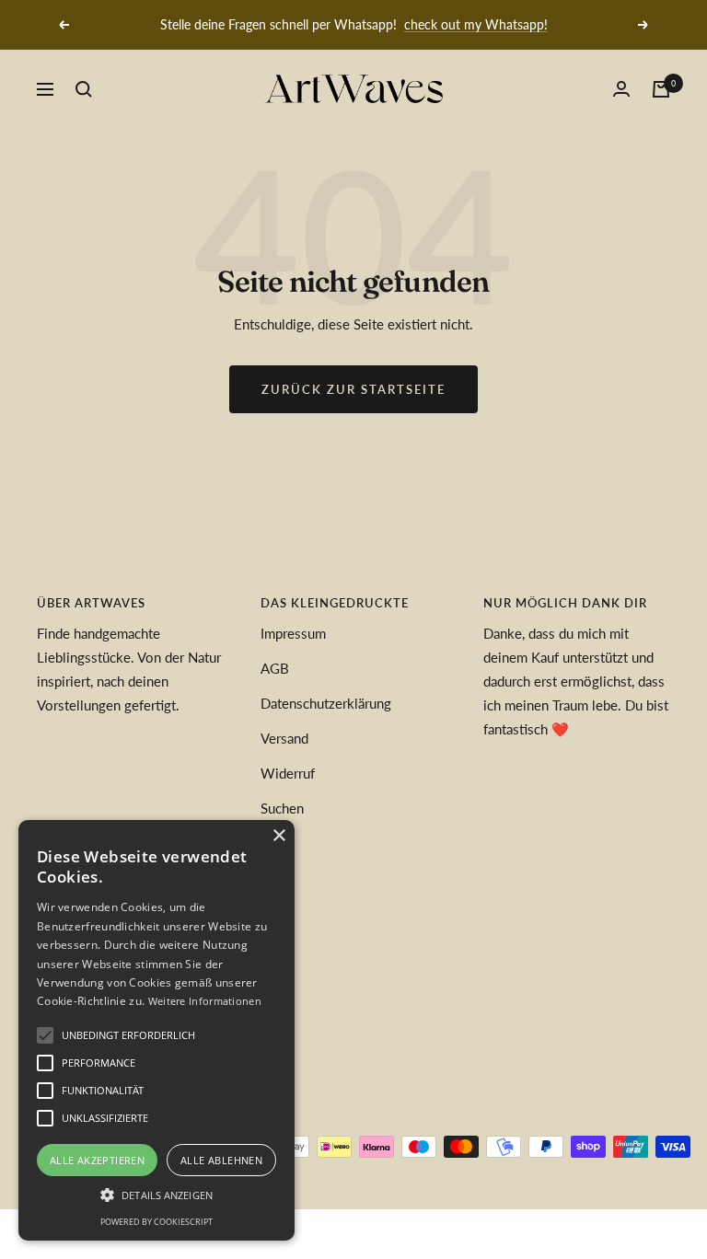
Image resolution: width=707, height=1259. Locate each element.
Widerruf (288, 773)
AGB (275, 668)
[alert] (156, 1030)
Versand (284, 738)
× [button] (278, 836)
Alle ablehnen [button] (221, 1160)
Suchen (282, 808)
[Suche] (83, 89)
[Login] (621, 89)
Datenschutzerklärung (326, 703)
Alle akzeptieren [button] (97, 1160)
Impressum (293, 633)
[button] (156, 1194)
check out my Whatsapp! (476, 24)
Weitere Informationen (204, 1001)
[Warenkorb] (661, 89)
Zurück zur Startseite (353, 389)
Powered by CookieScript (156, 1222)
